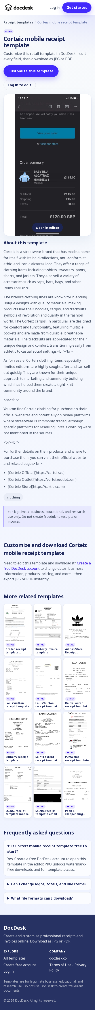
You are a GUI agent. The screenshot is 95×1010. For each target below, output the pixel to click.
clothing (13, 497)
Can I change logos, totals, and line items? (48, 884)
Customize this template (30, 71)
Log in (55, 7)
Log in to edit (19, 85)
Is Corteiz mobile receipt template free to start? (47, 849)
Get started (76, 7)
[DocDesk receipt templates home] (19, 8)
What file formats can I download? (42, 898)
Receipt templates (18, 22)
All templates (15, 958)
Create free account (20, 964)
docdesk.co (58, 958)
